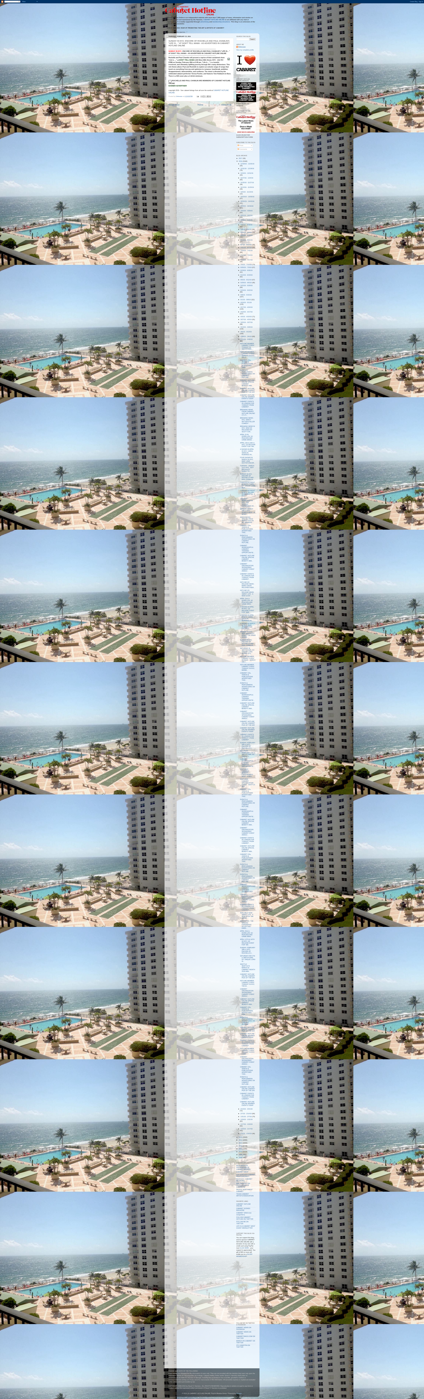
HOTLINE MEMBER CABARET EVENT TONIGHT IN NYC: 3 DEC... (247, 1051)
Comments (243, 149)
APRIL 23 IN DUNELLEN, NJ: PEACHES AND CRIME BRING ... (247, 437)
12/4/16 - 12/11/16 (246, 173)
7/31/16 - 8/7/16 (246, 247)
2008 (241, 1157)
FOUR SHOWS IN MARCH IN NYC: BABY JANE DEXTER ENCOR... (247, 460)
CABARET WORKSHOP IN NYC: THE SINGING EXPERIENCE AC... (247, 502)
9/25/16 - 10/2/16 (246, 215)
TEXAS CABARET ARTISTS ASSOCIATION (245, 1195)
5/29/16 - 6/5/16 (246, 282)
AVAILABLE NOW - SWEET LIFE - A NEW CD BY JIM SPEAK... (246, 915)
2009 (241, 1154)
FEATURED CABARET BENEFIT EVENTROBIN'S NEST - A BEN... (246, 772)
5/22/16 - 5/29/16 (246, 285)
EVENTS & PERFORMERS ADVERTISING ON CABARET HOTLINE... (247, 373)
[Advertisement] (246, 1269)
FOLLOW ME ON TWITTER (242, 1222)
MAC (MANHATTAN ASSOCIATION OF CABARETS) (243, 1185)
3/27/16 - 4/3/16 (246, 319)
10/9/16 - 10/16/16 (246, 206)
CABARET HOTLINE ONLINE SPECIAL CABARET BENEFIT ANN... (247, 383)
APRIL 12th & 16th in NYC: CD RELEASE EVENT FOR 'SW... (247, 444)
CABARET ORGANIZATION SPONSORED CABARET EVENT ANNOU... (247, 567)
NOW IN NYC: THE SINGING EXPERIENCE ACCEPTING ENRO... (246, 924)
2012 (241, 1146)
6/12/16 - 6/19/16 (246, 275)
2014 (241, 1140)
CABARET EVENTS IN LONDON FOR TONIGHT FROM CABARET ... (247, 404)
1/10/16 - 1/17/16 (246, 1129)
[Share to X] (206, 96)
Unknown (242, 47)
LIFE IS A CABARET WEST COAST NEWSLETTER (245, 1227)
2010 (241, 1152)
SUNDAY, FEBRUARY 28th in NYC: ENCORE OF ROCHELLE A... (247, 745)
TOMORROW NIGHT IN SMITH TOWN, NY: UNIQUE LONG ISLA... (247, 485)
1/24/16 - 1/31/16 (246, 1119)
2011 (240, 1149)
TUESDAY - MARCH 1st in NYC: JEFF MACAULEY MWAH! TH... (247, 468)
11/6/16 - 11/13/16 (246, 192)
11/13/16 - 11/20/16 (247, 187)
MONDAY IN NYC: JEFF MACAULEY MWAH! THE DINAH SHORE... (248, 634)
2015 (241, 1137)
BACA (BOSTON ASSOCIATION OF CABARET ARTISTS (243, 1167)
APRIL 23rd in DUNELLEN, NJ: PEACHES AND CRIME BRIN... (246, 601)
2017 (241, 158)
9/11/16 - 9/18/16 (246, 225)
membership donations (221, 22)
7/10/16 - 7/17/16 (246, 260)
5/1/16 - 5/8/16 (245, 299)
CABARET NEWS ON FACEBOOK (243, 1328)
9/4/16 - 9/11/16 (246, 229)
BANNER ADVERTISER (177, 86)
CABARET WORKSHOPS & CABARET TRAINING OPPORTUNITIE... (247, 549)
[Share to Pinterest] (210, 96)
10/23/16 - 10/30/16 (247, 197)
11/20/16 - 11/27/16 (247, 182)
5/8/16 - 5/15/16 (246, 295)
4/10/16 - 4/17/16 (246, 312)
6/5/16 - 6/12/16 (246, 280)
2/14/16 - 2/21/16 (246, 1109)
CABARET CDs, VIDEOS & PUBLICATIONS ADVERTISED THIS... (246, 363)
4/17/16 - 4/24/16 (246, 307)
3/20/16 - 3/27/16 (246, 322)
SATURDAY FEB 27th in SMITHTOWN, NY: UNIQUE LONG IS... (247, 958)
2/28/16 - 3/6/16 (246, 336)
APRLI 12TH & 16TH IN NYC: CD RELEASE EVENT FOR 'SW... (247, 942)
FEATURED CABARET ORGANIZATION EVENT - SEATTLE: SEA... (247, 782)
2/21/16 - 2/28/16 (246, 339)
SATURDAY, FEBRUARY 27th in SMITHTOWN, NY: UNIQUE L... (247, 753)
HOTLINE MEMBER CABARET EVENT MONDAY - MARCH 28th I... (247, 659)
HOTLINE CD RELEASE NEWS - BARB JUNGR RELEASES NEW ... (247, 584)
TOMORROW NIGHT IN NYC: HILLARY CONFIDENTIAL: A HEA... (247, 493)
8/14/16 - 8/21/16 (246, 240)
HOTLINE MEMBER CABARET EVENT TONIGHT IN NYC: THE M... (247, 983)
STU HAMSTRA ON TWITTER (243, 1346)
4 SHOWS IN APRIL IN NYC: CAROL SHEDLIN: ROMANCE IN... (247, 451)
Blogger (239, 1393)
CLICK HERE (244, 1248)
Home (200, 105)
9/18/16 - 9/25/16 (246, 220)
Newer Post (173, 105)
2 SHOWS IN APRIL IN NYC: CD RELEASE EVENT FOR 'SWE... (247, 609)
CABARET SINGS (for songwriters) (244, 1214)
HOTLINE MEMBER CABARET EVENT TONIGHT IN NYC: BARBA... (247, 667)
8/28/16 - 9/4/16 (246, 232)
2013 (241, 1143)
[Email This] (202, 96)
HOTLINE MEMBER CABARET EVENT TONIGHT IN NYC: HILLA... (247, 354)
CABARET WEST (242, 1172)
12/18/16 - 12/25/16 (247, 164)
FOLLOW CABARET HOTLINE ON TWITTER (244, 1218)
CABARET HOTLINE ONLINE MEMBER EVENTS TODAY (247, 396)
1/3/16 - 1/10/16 (246, 1133)
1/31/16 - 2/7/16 (246, 1116)
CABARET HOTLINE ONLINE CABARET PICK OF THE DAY (247, 390)
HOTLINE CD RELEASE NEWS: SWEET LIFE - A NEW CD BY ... (247, 593)
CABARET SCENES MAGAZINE (243, 1209)
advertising (204, 22)
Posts (241, 145)
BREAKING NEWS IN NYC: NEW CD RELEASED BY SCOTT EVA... (247, 429)
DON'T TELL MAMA (187, 60)
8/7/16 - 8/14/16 (246, 245)
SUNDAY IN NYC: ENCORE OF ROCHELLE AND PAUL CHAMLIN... (247, 476)
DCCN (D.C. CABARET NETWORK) (244, 1180)
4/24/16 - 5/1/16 (246, 302)
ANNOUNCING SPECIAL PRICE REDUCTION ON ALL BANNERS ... (247, 519)
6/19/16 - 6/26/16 (246, 270)
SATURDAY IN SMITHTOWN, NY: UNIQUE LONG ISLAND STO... (247, 651)
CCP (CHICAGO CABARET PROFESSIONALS (245, 1175)
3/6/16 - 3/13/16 (246, 332)
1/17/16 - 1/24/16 (246, 1124)
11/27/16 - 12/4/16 (246, 178)
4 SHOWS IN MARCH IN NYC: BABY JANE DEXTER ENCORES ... (247, 626)
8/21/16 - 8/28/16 (246, 235)
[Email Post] (197, 96)
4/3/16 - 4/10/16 (246, 316)
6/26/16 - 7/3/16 (246, 267)
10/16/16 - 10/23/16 (247, 201)
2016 (241, 161)
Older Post (226, 105)
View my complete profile (245, 50)
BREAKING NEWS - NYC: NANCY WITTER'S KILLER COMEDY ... (247, 420)
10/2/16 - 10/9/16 (246, 211)
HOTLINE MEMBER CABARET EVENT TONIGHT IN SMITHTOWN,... (247, 346)
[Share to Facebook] (208, 96)
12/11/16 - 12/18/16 (247, 168)
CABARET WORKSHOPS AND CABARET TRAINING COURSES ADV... (247, 888)
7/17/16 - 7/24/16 (246, 255)
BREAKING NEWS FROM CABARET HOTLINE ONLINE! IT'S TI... (247, 412)
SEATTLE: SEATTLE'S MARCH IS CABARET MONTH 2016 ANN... (247, 967)
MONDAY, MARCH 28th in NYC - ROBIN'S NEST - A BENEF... (247, 511)
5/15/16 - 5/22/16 (246, 290)
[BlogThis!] (204, 96)
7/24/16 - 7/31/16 (246, 250)
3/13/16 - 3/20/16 (246, 327)
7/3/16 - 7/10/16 (246, 264)
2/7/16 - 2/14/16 (246, 1113)
